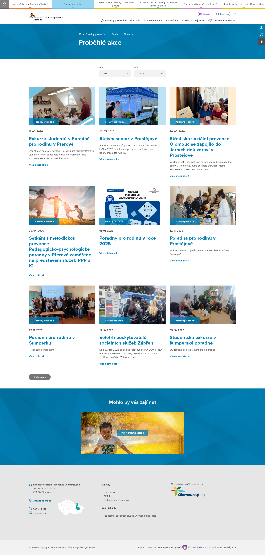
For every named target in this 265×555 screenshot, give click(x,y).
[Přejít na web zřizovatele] (203, 491)
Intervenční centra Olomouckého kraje (30, 4)
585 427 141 (39, 509)
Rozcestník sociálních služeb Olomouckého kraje (130, 515)
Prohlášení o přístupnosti (117, 500)
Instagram (207, 14)
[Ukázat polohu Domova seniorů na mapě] (75, 507)
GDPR (107, 496)
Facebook (224, 14)
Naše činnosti (154, 20)
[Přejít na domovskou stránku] (46, 16)
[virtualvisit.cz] (192, 547)
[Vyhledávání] (235, 14)
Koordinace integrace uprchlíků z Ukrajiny (244, 4)
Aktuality (128, 34)
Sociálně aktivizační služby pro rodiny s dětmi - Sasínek (158, 4)
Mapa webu (110, 492)
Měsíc (137, 67)
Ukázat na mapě (42, 500)
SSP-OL (4, 4)
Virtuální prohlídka (224, 20)
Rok (101, 67)
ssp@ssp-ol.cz (40, 513)
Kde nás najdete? (194, 20)
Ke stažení (172, 20)
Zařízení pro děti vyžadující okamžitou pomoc (115, 4)
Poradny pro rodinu (73, 4)
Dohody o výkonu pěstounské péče (201, 4)
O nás (136, 20)
